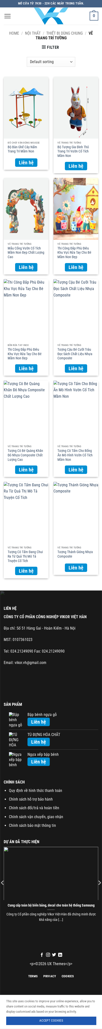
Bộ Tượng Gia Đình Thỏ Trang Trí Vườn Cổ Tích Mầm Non (73, 150)
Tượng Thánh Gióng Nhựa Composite (75, 554)
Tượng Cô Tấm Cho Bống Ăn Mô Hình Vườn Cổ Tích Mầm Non (75, 454)
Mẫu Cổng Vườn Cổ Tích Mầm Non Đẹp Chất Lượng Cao (26, 251)
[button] (7, 16)
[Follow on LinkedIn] (60, 955)
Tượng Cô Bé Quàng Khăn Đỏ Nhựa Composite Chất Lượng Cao (25, 454)
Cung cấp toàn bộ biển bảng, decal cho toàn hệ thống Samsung (51, 905)
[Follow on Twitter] (54, 955)
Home (14, 33)
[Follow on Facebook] (42, 955)
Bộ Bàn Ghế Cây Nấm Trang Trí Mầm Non (22, 149)
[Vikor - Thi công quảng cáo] (51, 16)
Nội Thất (33, 33)
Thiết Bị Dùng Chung (64, 33)
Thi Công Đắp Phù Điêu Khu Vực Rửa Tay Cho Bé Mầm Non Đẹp (74, 251)
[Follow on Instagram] (48, 955)
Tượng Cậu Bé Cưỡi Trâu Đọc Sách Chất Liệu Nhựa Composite (74, 352)
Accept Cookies (51, 1020)
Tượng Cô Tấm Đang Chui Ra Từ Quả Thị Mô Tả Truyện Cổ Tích (25, 555)
